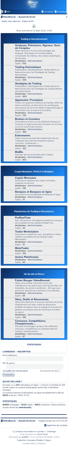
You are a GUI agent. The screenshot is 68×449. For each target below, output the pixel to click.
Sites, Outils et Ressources (32, 299)
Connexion (9, 352)
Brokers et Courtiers (27, 119)
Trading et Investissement (34, 39)
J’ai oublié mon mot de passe (15, 371)
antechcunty (25, 407)
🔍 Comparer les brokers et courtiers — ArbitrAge (34, 431)
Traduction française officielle (30, 440)
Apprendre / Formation (29, 100)
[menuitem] (7, 11)
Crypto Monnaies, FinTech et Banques (34, 171)
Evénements (22, 135)
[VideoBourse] (33, 4)
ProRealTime (23, 217)
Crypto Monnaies (25, 178)
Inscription (24, 352)
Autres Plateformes (27, 257)
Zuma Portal (42, 434)
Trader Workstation (27, 231)
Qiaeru (48, 440)
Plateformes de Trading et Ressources (34, 211)
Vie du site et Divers (34, 274)
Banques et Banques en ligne (33, 191)
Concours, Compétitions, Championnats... (30, 322)
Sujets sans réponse (10, 21)
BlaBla (19, 152)
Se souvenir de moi (49, 371)
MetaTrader (22, 248)
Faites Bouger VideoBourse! (32, 280)
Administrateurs (35, 61)
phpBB (25, 437)
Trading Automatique (28, 67)
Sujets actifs (28, 21)
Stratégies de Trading (28, 83)
